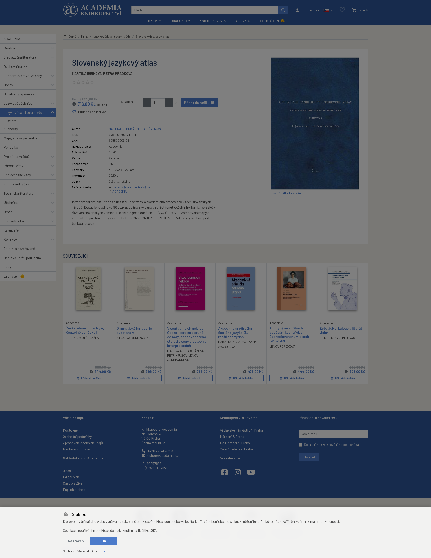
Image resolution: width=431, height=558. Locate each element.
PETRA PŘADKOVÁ (117, 73)
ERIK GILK (326, 338)
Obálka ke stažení (291, 193)
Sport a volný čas (16, 184)
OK (104, 541)
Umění (8, 212)
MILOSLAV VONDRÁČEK (133, 338)
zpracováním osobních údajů (342, 444)
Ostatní (12, 121)
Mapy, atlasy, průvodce (20, 138)
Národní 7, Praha (232, 436)
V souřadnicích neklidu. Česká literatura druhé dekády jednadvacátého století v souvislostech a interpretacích (187, 337)
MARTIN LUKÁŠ (344, 338)
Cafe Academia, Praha (236, 449)
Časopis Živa (73, 483)
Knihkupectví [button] (211, 20)
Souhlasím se (332, 444)
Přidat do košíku (197, 102)
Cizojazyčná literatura (20, 57)
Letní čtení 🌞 (272, 20)
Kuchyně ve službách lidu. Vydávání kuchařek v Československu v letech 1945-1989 (289, 334)
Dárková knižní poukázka (22, 258)
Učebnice (11, 202)
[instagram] (237, 472)
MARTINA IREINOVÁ (87, 73)
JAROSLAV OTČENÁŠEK (82, 338)
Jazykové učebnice (18, 103)
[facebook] (224, 472)
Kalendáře (11, 230)
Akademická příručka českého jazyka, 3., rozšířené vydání (235, 332)
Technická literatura (18, 193)
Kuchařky (11, 129)
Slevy (7, 267)
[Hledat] (283, 10)
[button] (327, 10)
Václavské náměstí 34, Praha (241, 430)
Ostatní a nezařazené (19, 248)
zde (102, 551)
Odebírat (308, 457)
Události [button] (179, 20)
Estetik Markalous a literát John (341, 330)
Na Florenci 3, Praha (235, 443)
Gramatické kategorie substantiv (134, 330)
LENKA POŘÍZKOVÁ (282, 346)
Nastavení (76, 541)
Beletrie (9, 48)
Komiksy (10, 239)
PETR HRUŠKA (177, 355)
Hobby (8, 85)
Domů (72, 36)
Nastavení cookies (77, 449)
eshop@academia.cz (163, 455)
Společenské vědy (17, 175)
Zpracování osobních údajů (83, 443)
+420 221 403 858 (160, 451)
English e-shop (74, 489)
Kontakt (148, 417)
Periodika (11, 147)
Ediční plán (71, 477)
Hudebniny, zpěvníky (19, 94)
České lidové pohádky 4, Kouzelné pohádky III (85, 330)
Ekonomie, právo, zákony (23, 75)
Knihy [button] (153, 20)
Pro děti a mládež (16, 156)
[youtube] (250, 472)
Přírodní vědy (13, 165)
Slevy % (243, 20)
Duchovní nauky (15, 66)
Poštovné (70, 430)
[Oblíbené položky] (342, 10)
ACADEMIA (12, 39)
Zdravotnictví (14, 221)
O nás (67, 470)
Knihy (84, 36)
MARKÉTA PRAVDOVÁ (232, 342)
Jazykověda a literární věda (24, 112)
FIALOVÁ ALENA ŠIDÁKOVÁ (185, 351)
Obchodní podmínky (77, 436)
